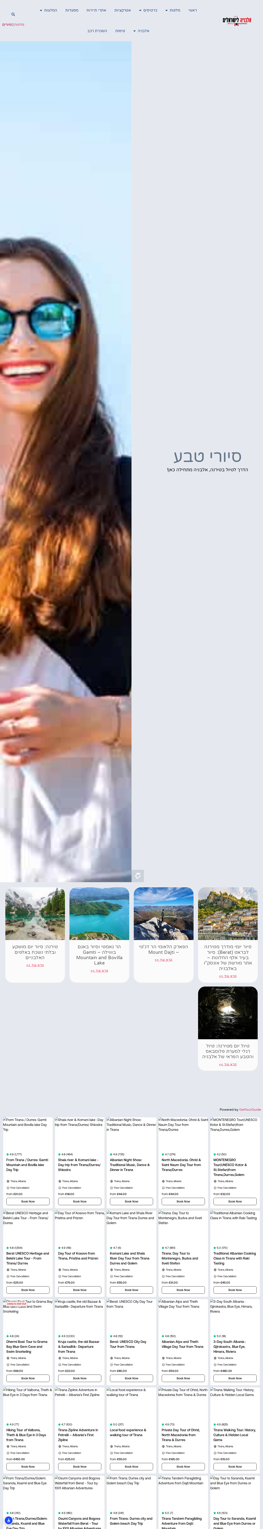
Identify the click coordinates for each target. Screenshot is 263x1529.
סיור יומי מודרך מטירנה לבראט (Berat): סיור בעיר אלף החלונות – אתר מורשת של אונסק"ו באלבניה (228, 957)
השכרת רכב (97, 31)
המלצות (50, 10)
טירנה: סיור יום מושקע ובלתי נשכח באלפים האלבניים (35, 952)
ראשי (192, 10)
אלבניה (143, 31)
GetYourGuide (250, 1110)
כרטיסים (150, 10)
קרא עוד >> (228, 976)
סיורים (7, 24)
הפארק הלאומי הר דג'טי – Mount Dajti (163, 949)
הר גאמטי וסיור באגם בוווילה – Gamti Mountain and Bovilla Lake (99, 955)
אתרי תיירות (96, 10)
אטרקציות (122, 10)
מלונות (175, 10)
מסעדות (71, 10)
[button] (13, 14)
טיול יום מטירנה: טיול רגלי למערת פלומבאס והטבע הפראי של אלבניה (228, 1051)
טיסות (120, 31)
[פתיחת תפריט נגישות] (8, 1520)
